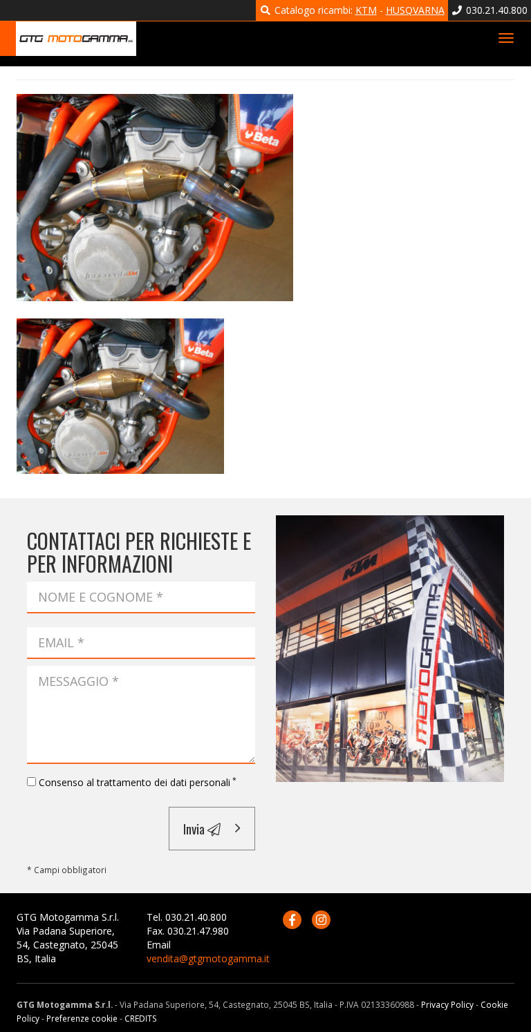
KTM (366, 10)
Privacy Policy (447, 1004)
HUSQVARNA (415, 10)
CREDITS (140, 1018)
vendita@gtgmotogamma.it (208, 958)
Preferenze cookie (82, 1018)
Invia (195, 828)
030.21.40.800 (495, 10)
